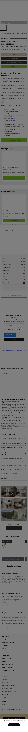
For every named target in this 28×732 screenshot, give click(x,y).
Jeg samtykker (14, 724)
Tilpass (14, 728)
